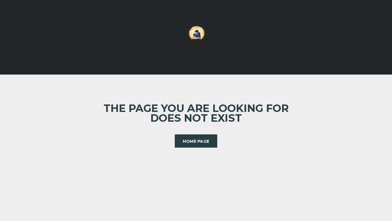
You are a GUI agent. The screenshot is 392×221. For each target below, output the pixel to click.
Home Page (196, 141)
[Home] (196, 36)
